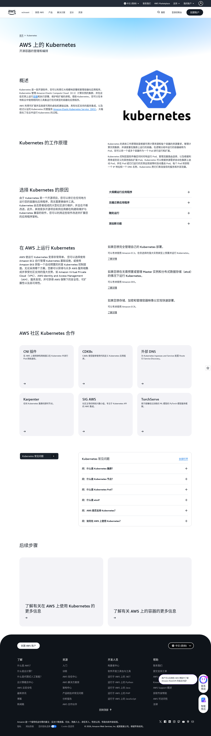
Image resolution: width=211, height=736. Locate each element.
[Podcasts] (188, 722)
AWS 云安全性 (24, 687)
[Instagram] (174, 722)
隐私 (19, 726)
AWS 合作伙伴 (70, 704)
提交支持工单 (160, 671)
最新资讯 (21, 693)
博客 (19, 698)
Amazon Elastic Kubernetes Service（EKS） (74, 109)
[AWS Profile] (201, 3)
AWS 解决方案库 (71, 682)
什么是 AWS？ (24, 665)
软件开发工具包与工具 (119, 671)
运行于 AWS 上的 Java (119, 687)
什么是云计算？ (25, 671)
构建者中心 (113, 665)
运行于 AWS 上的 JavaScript (122, 698)
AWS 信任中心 (70, 676)
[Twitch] (179, 722)
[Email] (192, 722)
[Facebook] (165, 722)
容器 (35, 96)
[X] (160, 722)
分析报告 (67, 698)
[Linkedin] (170, 722)
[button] (39, 12)
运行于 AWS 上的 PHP (119, 693)
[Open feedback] (207, 368)
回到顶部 (103, 709)
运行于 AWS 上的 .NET (119, 676)
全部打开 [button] (183, 458)
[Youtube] (183, 722)
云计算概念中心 (25, 682)
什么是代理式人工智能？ (29, 676)
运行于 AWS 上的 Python (120, 682)
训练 (65, 671)
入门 (65, 665)
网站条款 (30, 726)
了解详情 (112, 258)
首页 (21, 35)
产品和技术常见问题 (73, 693)
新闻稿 (20, 704)
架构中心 (67, 687)
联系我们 (157, 665)
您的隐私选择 (44, 726)
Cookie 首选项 (67, 726)
